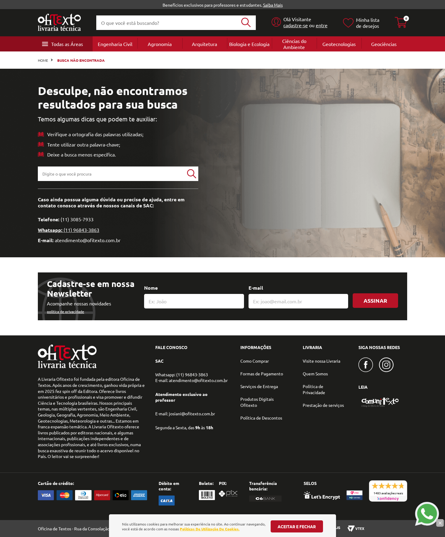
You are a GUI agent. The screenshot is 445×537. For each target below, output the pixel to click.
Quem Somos (315, 373)
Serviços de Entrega (259, 386)
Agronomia (160, 44)
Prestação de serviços (323, 405)
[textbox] (111, 173)
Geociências (384, 44)
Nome (151, 288)
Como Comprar (254, 361)
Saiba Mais (273, 5)
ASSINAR (375, 300)
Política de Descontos (261, 417)
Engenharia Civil (115, 44)
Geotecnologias (339, 44)
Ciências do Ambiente (294, 44)
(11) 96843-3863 (81, 230)
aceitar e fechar (297, 526)
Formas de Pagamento (261, 373)
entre (322, 25)
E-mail (256, 288)
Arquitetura (204, 44)
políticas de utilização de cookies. (209, 528)
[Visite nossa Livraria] (67, 366)
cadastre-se (295, 25)
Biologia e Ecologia (249, 44)
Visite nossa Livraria (321, 361)
